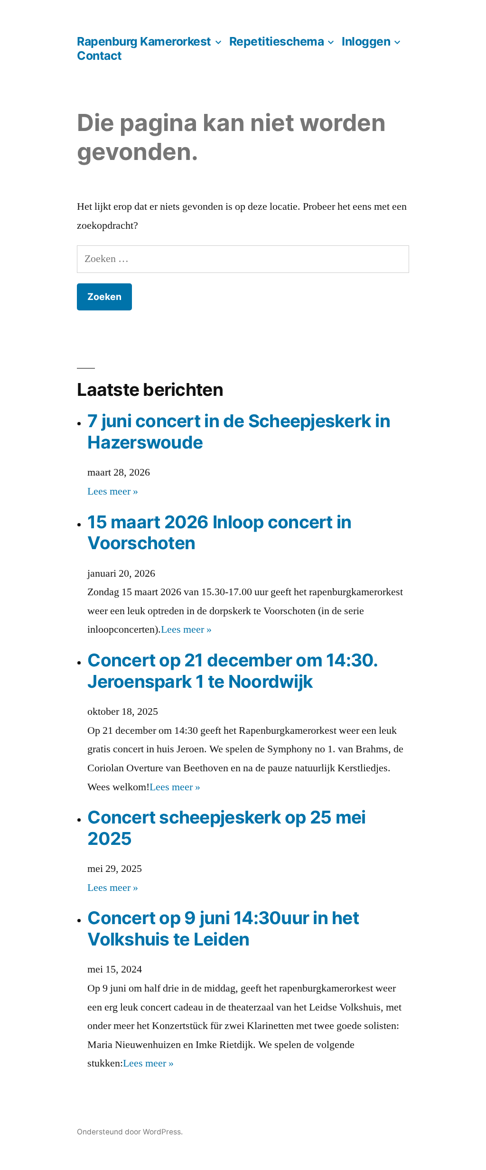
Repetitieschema (276, 41)
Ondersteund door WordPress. (130, 1131)
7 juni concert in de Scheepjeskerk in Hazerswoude (238, 431)
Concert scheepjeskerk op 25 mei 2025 (226, 827)
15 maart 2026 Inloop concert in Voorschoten (219, 532)
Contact (99, 55)
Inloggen (366, 41)
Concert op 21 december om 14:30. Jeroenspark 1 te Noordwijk (232, 670)
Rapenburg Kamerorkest (144, 41)
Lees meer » (112, 491)
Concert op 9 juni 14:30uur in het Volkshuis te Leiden (223, 928)
